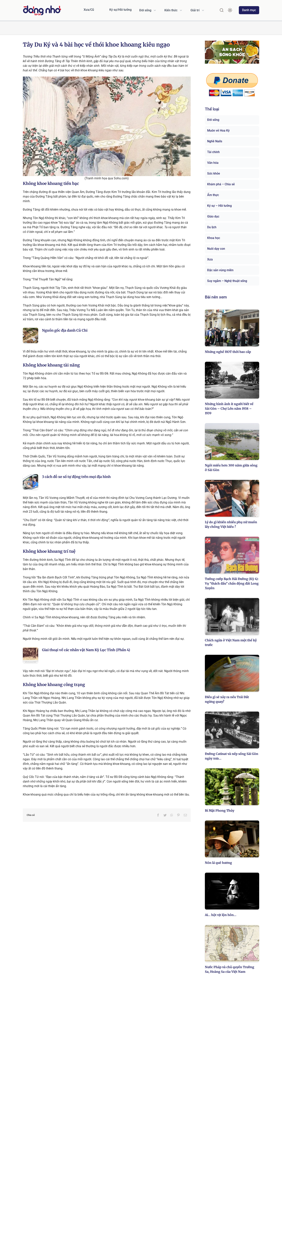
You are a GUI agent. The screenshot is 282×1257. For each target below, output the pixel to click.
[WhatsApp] (171, 815)
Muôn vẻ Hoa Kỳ (218, 130)
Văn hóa (213, 163)
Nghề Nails (214, 141)
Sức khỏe (213, 173)
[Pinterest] (178, 815)
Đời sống (213, 120)
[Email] (185, 815)
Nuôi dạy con (216, 248)
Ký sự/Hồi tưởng (120, 10)
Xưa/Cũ (89, 10)
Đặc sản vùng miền (220, 270)
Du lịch (211, 227)
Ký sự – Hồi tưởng (219, 206)
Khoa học (213, 238)
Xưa (210, 259)
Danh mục (249, 10)
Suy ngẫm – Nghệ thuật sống (227, 281)
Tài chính (213, 152)
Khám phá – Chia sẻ (221, 184)
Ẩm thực (213, 195)
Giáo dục (213, 216)
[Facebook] (158, 815)
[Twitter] (165, 815)
